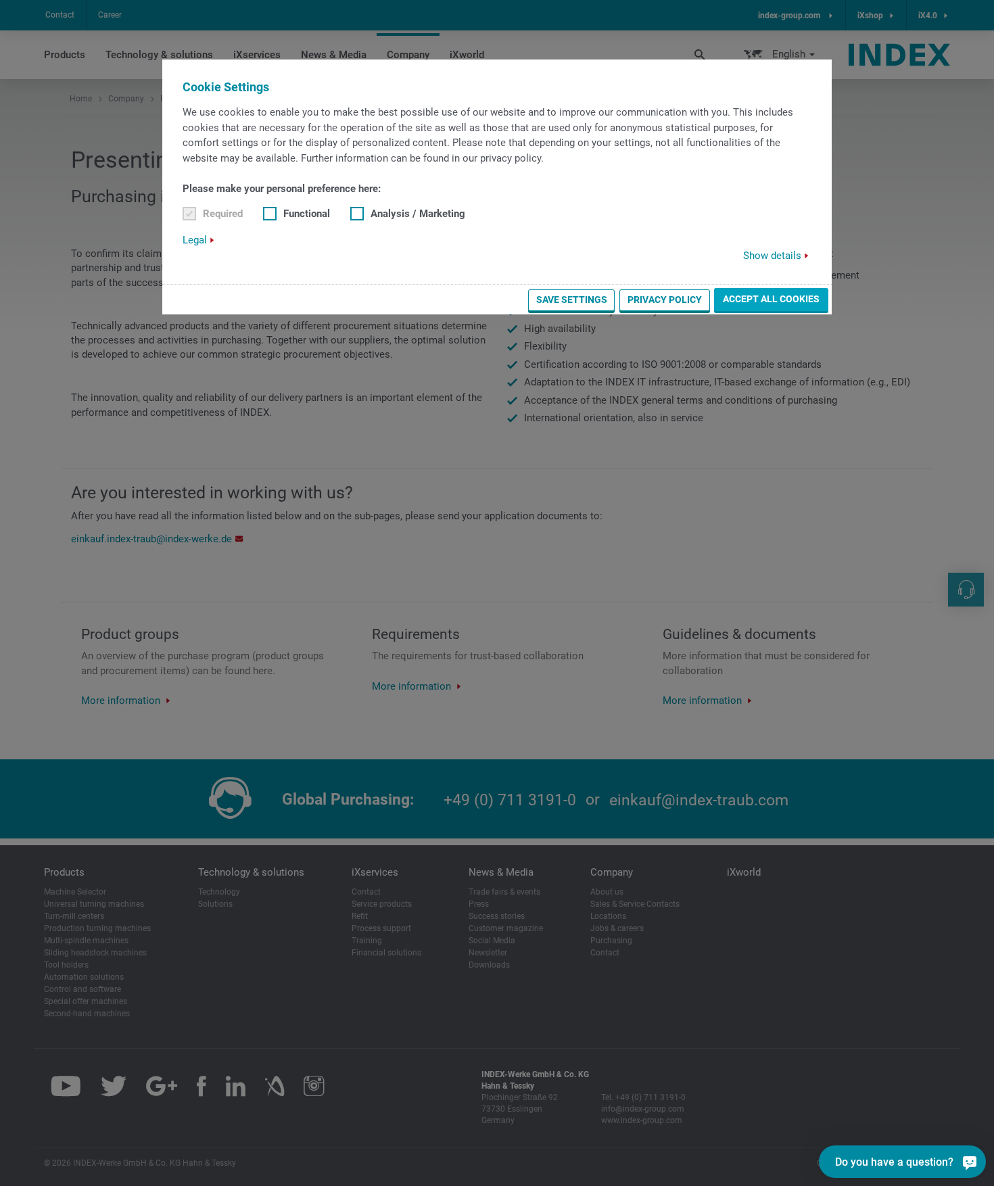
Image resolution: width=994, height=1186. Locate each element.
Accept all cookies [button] (771, 298)
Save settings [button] (571, 299)
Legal (195, 240)
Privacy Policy (665, 299)
